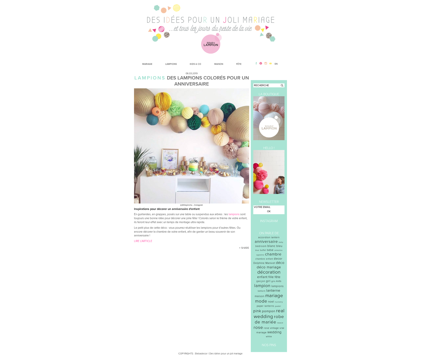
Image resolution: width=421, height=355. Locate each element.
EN (276, 64)
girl (268, 281)
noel (271, 301)
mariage (274, 295)
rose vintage (271, 328)
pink (257, 311)
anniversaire (266, 241)
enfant (262, 277)
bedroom (261, 246)
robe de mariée (269, 319)
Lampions (150, 78)
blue (257, 250)
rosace (280, 323)
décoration (269, 272)
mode (261, 301)
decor (278, 258)
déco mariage (269, 267)
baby (281, 242)
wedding (274, 332)
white (269, 336)
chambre (273, 254)
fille (271, 277)
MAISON (218, 64)
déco (280, 263)
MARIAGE (147, 64)
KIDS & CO (195, 64)
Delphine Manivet (264, 263)
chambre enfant (264, 258)
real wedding (269, 313)
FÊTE (238, 64)
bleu (279, 246)
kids (278, 281)
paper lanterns (265, 305)
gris (273, 281)
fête (278, 277)
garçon (260, 281)
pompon (268, 311)
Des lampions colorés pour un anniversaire (208, 81)
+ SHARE (244, 248)
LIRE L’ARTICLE (143, 241)
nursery (279, 302)
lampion (262, 285)
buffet (263, 250)
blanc (271, 246)
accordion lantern (269, 237)
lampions (234, 214)
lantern (261, 291)
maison (259, 296)
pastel (278, 306)
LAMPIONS (171, 64)
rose (258, 327)
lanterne (273, 290)
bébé (270, 250)
